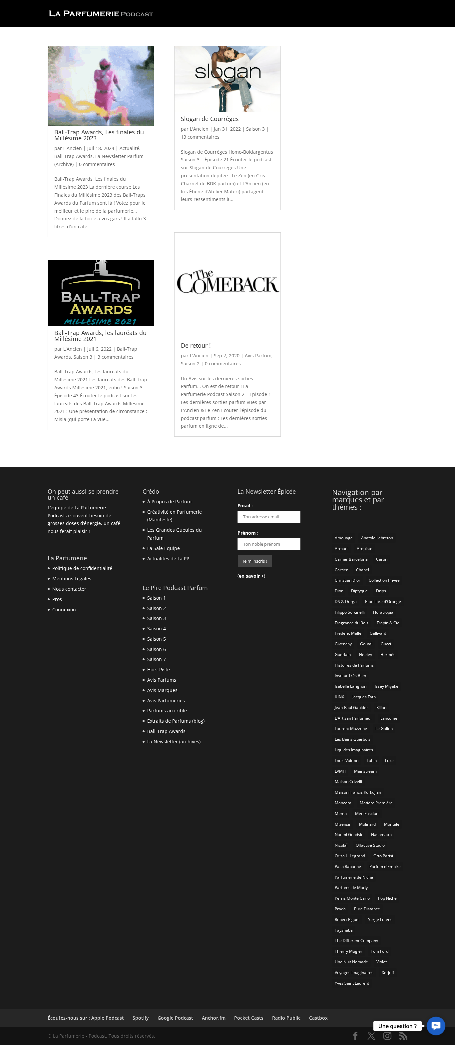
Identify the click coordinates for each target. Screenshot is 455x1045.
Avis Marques (162, 690)
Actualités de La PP (168, 558)
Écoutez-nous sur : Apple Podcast (86, 1018)
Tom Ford (379, 951)
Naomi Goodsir (349, 834)
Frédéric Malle (348, 633)
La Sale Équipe (163, 548)
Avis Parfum (258, 355)
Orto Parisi (383, 856)
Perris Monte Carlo (352, 898)
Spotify (141, 1018)
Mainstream (365, 771)
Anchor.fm (214, 1018)
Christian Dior (347, 580)
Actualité (129, 148)
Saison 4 (156, 628)
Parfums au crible (167, 710)
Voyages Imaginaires (354, 972)
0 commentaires (97, 164)
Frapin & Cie (388, 623)
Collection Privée (384, 580)
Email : (245, 505)
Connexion (64, 609)
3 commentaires (116, 357)
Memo (341, 813)
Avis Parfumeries (166, 700)
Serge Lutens (380, 919)
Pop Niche (387, 898)
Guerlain (343, 654)
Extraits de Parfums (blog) (176, 721)
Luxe (389, 760)
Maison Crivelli (348, 781)
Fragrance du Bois (351, 623)
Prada (340, 909)
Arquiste (364, 548)
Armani (341, 548)
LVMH (340, 771)
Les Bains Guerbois (352, 739)
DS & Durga (346, 601)
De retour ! (196, 345)
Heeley (365, 654)
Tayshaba (344, 930)
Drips (381, 591)
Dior (339, 591)
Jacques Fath (364, 697)
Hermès (387, 654)
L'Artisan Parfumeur (353, 718)
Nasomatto (381, 834)
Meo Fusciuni (367, 813)
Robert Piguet (347, 919)
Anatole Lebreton (377, 538)
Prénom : (247, 533)
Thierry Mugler (348, 951)
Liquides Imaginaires (354, 750)
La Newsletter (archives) (174, 741)
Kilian (381, 707)
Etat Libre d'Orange (383, 601)
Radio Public (286, 1018)
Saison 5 (156, 639)
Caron (381, 559)
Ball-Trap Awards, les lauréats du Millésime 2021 (100, 336)
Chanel (362, 570)
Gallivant (378, 633)
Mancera (343, 803)
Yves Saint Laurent (352, 983)
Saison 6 (156, 649)
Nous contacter (69, 589)
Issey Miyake (386, 686)
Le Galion (384, 728)
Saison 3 (83, 357)
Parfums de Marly (351, 887)
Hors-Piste (158, 669)
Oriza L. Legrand (350, 856)
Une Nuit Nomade (351, 962)
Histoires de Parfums (354, 665)
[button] (436, 1026)
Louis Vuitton (346, 760)
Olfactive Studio (370, 845)
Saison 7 (156, 659)
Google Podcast (175, 1018)
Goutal (366, 644)
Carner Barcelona (351, 559)
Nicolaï (341, 845)
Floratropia (383, 612)
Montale (391, 824)
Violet (381, 962)
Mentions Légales (71, 578)
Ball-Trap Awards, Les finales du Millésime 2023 (99, 135)
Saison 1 (156, 598)
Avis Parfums (161, 680)
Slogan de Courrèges (210, 119)
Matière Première (376, 803)
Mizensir (343, 824)
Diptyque (359, 591)
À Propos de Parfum (169, 501)
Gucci (386, 644)
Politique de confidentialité (82, 568)
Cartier (341, 570)
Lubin (372, 760)
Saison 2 (190, 363)
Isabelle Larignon (350, 686)
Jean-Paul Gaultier (351, 707)
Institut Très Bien (350, 675)
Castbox (318, 1018)
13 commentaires (200, 137)
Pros (57, 599)
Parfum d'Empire (385, 866)
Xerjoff (388, 972)
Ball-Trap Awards (73, 156)
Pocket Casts (248, 1018)
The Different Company (356, 940)
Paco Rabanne (348, 866)
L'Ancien (72, 148)
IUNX (339, 697)
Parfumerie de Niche (354, 877)
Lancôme (388, 718)
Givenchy (343, 644)
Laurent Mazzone (351, 728)
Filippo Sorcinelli (350, 612)
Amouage (344, 538)
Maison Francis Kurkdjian (358, 792)
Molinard (367, 824)
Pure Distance (367, 909)
